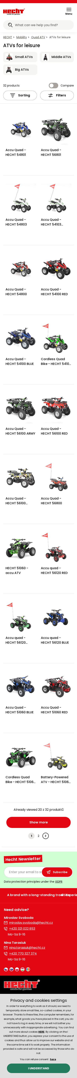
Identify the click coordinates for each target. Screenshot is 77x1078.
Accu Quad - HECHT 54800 (16, 291)
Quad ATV (38, 37)
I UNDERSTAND (38, 1068)
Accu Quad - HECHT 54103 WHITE (51, 224)
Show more (38, 822)
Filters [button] (61, 95)
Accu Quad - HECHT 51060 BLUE (20, 710)
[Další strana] (45, 836)
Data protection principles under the (33, 882)
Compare (67, 86)
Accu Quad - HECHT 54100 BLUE (20, 361)
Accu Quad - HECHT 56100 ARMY (20, 431)
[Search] (10, 26)
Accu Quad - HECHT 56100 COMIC (16, 503)
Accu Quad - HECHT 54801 (16, 152)
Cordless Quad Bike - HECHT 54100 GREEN (56, 364)
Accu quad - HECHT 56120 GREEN (16, 643)
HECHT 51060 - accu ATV (17, 570)
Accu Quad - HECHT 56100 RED (54, 431)
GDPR (58, 882)
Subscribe (60, 872)
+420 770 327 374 (23, 953)
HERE (41, 1031)
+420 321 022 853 (22, 928)
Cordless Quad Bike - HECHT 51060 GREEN (21, 782)
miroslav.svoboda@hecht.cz (31, 922)
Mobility (21, 37)
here (53, 1059)
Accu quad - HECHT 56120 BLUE (55, 640)
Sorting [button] (24, 95)
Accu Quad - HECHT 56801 (51, 152)
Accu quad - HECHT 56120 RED (54, 570)
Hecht (7, 37)
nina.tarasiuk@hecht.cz (27, 947)
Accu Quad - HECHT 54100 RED (54, 291)
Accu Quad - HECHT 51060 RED (54, 710)
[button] (68, 11)
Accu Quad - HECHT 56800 (51, 500)
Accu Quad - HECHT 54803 (16, 222)
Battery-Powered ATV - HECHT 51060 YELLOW (56, 782)
